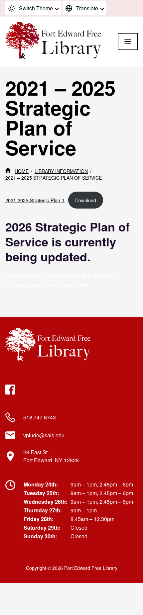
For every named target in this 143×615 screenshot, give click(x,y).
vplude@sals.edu (44, 435)
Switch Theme (36, 8)
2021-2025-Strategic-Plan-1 (35, 200)
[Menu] (128, 41)
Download (85, 200)
